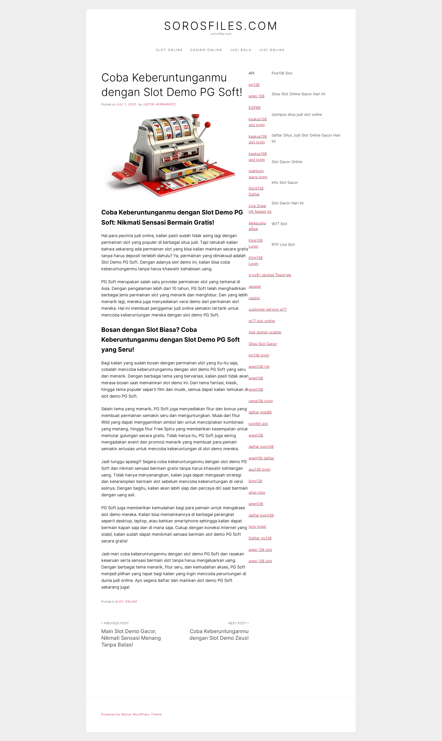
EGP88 (255, 107)
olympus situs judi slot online (297, 114)
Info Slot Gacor (285, 182)
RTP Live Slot (283, 244)
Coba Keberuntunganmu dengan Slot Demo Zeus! (219, 631)
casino (254, 298)
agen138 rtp (259, 366)
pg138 (254, 84)
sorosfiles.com (221, 25)
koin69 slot (258, 423)
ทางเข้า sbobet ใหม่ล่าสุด (270, 275)
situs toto (257, 492)
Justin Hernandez (159, 104)
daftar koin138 (261, 446)
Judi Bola (241, 50)
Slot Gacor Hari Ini (288, 203)
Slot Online (169, 50)
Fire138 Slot (282, 73)
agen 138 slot (260, 549)
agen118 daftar (261, 458)
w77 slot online (262, 320)
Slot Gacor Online (287, 161)
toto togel (257, 526)
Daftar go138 (260, 538)
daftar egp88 (260, 412)
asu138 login (259, 469)
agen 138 (257, 96)
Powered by (111, 714)
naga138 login (261, 401)
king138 (255, 481)
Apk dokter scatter (265, 332)
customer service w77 (268, 309)
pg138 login (259, 355)
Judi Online (272, 50)
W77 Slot (279, 223)
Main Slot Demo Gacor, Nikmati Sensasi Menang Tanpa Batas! (131, 634)
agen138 (256, 378)
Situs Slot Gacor (263, 343)
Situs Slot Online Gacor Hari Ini (298, 94)
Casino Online (206, 50)
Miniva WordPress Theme (141, 714)
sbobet (255, 286)
